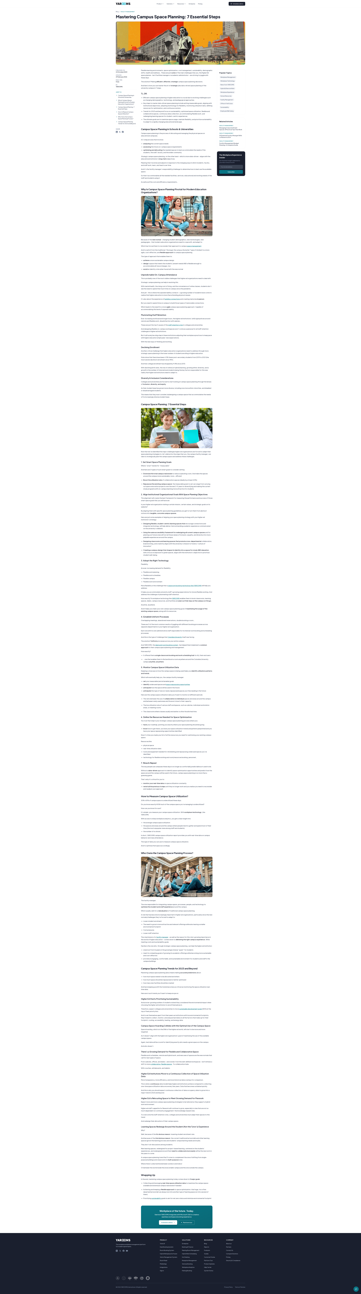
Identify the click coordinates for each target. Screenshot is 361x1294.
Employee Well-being (227, 111)
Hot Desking (186, 1257)
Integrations (163, 1267)
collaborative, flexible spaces (161, 1064)
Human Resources (226, 96)
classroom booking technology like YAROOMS (184, 586)
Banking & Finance (187, 1247)
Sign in (162, 1270)
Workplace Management (227, 77)
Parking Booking (187, 1270)
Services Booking (187, 1264)
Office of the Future (226, 103)
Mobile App (163, 1264)
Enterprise (192, 4)
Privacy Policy (228, 1287)
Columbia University (175, 637)
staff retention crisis (175, 325)
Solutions (170, 4)
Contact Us (229, 1250)
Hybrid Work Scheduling (189, 1254)
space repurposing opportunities (178, 684)
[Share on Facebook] (123, 132)
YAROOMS (176, 598)
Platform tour (187, 1222)
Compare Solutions (232, 1254)
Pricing (200, 4)
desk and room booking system (166, 645)
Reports (206, 1247)
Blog (117, 11)
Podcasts (207, 1250)
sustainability (156, 1198)
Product (159, 4)
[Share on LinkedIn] (117, 132)
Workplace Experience (227, 92)
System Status (208, 1270)
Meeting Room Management (190, 1250)
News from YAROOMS (227, 85)
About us (229, 1243)
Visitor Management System (168, 1257)
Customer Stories (209, 1257)
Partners (228, 1247)
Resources (180, 4)
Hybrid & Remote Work (227, 88)
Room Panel (163, 1260)
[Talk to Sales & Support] (356, 1289)
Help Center (207, 1267)
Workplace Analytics (188, 1267)
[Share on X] (120, 132)
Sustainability (224, 107)
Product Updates (209, 1264)
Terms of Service (240, 1287)
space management (194, 246)
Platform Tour (208, 1260)
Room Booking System (167, 1250)
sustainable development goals (190, 1009)
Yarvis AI (162, 1243)
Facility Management (128, 11)
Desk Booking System (166, 1247)
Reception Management (189, 1260)
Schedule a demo (238, 4)
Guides (206, 1254)
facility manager (162, 937)
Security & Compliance (233, 1260)
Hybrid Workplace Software (168, 1254)
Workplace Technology (227, 81)
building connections (172, 299)
